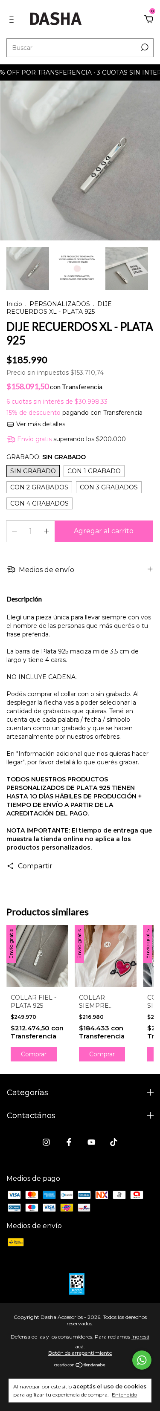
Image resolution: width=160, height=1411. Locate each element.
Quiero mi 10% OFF (80, 176)
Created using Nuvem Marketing (80, 207)
